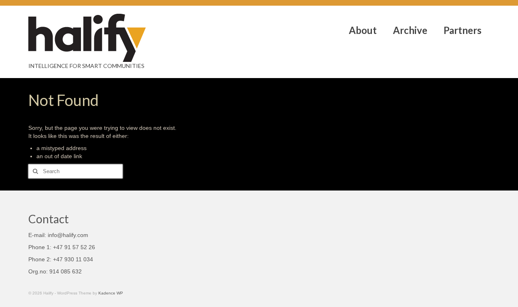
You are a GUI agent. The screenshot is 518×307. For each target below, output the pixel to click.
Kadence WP (110, 293)
